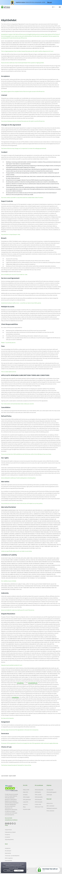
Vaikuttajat (49, 795)
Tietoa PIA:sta (8, 830)
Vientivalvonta (8, 861)
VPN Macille (38, 792)
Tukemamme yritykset (10, 832)
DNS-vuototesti (50, 806)
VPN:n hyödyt (26, 797)
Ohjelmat (49, 785)
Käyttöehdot (8, 853)
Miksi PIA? (25, 792)
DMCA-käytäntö (9, 858)
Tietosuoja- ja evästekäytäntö (12, 856)
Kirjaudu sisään (26, 809)
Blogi (24, 807)
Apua (6, 844)
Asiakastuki (7, 848)
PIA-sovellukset (39, 785)
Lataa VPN (25, 802)
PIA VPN (25, 785)
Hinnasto (25, 795)
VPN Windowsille (39, 790)
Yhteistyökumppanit (51, 792)
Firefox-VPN (38, 805)
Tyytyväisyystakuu (9, 840)
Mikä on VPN (26, 790)
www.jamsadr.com (32, 683)
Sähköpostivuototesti (52, 808)
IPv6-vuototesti (50, 811)
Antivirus (25, 805)
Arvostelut (7, 837)
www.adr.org (20, 683)
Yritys (6, 825)
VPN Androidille (39, 797)
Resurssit (49, 799)
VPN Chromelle (38, 802)
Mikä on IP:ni (50, 804)
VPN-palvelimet (27, 800)
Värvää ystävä (50, 790)
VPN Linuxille (38, 795)
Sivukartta (7, 835)
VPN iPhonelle (38, 800)
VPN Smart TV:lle (39, 807)
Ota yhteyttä (8, 851)
